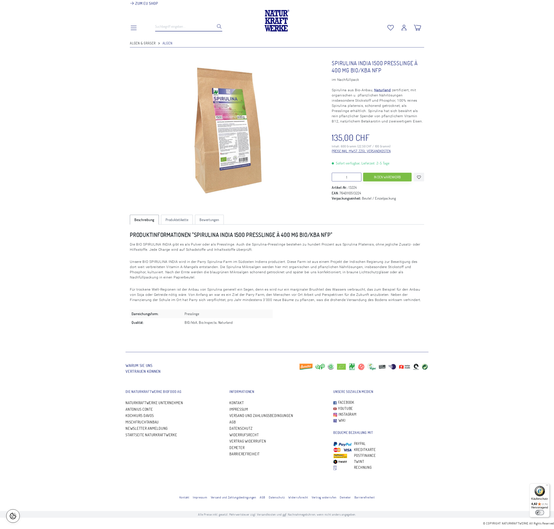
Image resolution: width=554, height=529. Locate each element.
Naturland (382, 90)
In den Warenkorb (387, 177)
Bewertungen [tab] (209, 220)
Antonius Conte (139, 409)
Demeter (237, 447)
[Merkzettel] (390, 26)
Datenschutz (240, 428)
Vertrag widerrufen (247, 441)
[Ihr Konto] (404, 26)
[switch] (539, 512)
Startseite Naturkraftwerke (151, 435)
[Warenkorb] (417, 26)
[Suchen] (218, 26)
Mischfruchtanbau (142, 422)
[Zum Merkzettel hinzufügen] (419, 177)
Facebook (345, 402)
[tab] (144, 220)
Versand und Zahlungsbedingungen (261, 415)
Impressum (238, 409)
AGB (232, 422)
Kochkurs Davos (140, 415)
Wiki (342, 420)
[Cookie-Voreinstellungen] (12, 515)
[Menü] (547, 486)
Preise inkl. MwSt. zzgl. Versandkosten (361, 151)
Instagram (347, 414)
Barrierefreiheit (244, 454)
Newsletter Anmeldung (147, 428)
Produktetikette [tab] (177, 220)
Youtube (345, 408)
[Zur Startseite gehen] (277, 19)
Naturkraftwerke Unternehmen (154, 402)
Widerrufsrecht (244, 435)
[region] (226, 131)
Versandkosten (266, 514)
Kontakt (236, 402)
